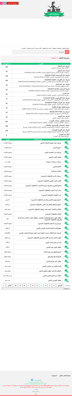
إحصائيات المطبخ (57, 48)
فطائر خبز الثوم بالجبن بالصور (52, 275)
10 (15, 285)
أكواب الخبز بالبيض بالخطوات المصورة (49, 181)
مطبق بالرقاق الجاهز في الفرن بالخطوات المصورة (45, 204)
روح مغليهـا (7, 237)
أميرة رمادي (7, 266)
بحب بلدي (7, 280)
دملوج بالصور (57, 147)
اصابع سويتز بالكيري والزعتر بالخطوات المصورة (46, 200)
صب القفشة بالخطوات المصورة (51, 195)
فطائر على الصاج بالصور (53, 261)
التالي (9, 285)
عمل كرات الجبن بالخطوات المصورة (50, 190)
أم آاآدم (8, 242)
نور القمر (7, 204)
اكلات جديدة (38, 48)
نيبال (7, 218)
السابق (60, 285)
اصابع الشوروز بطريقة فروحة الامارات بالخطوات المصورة (43, 185)
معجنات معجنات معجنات (53, 162)
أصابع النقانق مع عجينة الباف (52, 252)
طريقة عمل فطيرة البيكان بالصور (50, 143)
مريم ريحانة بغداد (7, 275)
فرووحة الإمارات (7, 143)
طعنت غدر (7, 162)
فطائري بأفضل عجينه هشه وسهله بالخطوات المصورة (44, 209)
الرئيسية (54, 375)
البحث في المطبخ (47, 48)
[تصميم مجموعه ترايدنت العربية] (36, 380)
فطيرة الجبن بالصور (55, 157)
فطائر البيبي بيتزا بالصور (53, 247)
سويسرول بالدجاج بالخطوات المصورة (49, 223)
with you (7, 261)
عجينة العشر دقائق (65, 375)
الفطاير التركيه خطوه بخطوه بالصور (50, 271)
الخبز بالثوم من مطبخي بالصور (51, 266)
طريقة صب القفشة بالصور (53, 152)
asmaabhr (7, 233)
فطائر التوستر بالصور (54, 280)
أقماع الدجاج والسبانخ (54, 256)
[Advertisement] (36, 33)
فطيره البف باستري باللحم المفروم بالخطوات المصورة (44, 237)
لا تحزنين (7, 199)
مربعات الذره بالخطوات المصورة (51, 176)
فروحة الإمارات (7, 147)
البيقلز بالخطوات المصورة (53, 214)
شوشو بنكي (7, 271)
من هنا (21, 387)
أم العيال (7, 228)
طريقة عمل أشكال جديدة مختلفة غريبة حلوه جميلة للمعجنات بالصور (40, 233)
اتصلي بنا (24, 48)
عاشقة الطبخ (7, 252)
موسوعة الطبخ (64, 58)
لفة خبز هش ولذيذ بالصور (53, 242)
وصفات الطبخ (66, 48)
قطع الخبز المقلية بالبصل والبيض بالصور (48, 228)
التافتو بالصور (57, 166)
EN (1, 3)
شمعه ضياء (7, 209)
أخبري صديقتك (30, 48)
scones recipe (56, 171)
